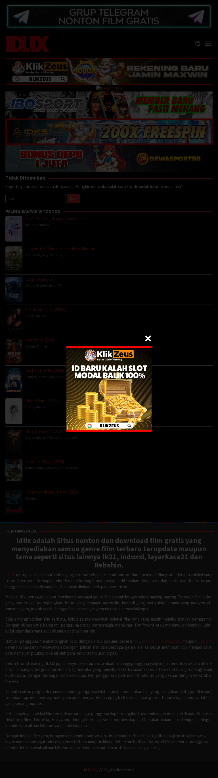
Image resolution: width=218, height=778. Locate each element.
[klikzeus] (109, 388)
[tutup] (148, 338)
